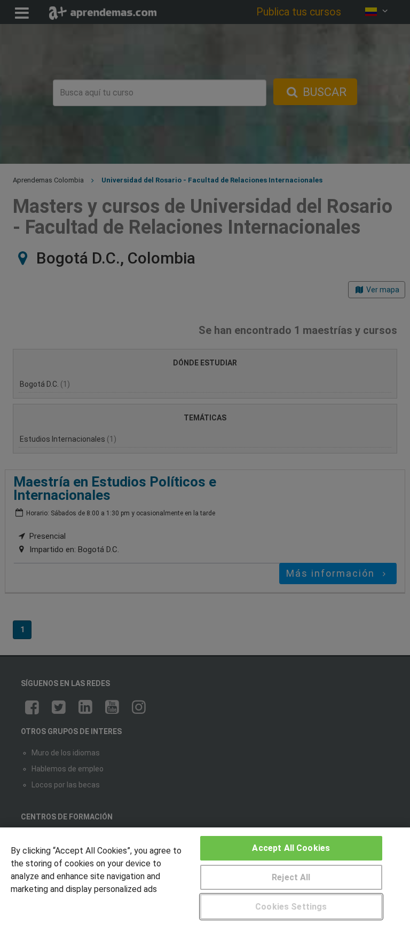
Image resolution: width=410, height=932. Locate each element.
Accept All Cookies (291, 848)
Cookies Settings (291, 907)
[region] (205, 879)
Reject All (291, 877)
